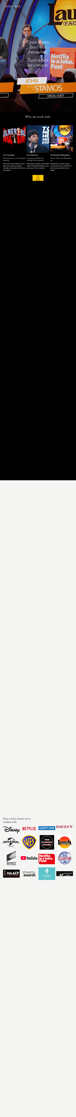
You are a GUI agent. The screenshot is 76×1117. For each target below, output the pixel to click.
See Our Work (38, 178)
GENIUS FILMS (12, 6)
